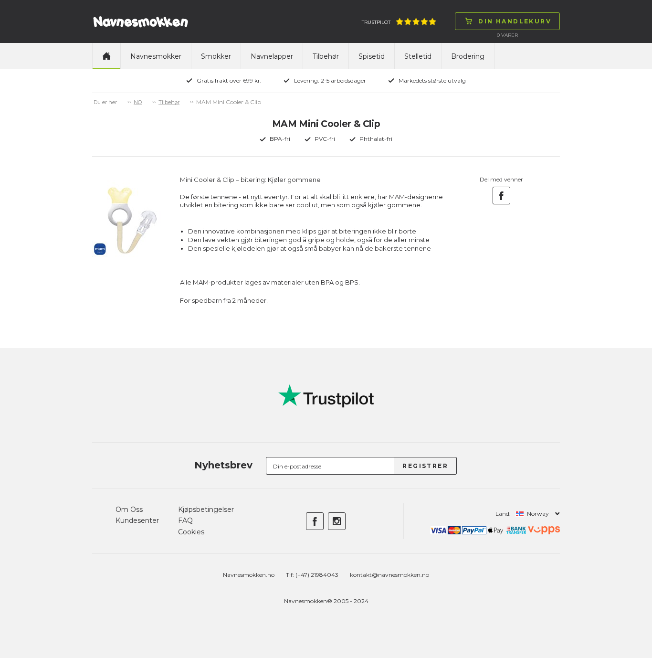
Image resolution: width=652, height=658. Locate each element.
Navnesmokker (155, 56)
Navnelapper (272, 56)
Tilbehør (326, 56)
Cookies (191, 532)
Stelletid (417, 56)
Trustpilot (376, 22)
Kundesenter (137, 520)
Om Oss (129, 509)
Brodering (467, 56)
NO (138, 102)
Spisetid (371, 56)
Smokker (216, 56)
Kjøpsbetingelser (206, 509)
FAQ (185, 520)
